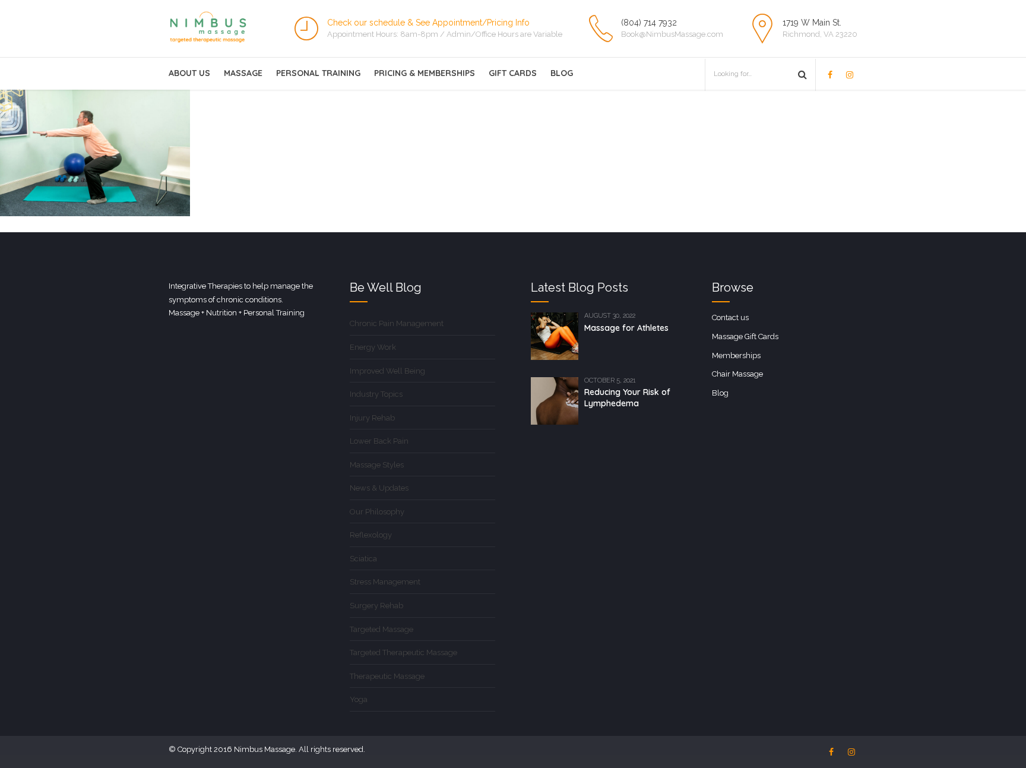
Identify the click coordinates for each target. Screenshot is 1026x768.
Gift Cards (513, 73)
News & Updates (379, 487)
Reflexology (371, 534)
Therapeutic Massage (387, 676)
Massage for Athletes (626, 328)
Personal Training (318, 73)
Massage (243, 73)
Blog (561, 73)
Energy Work (373, 347)
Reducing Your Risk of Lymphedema (627, 398)
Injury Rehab (372, 417)
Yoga (359, 699)
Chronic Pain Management (397, 323)
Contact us (730, 317)
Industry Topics (376, 394)
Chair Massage (737, 373)
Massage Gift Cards (745, 336)
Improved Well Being (387, 370)
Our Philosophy (377, 511)
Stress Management (385, 581)
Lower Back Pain (379, 441)
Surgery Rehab (376, 605)
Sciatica (363, 558)
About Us (189, 73)
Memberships (736, 355)
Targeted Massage (381, 629)
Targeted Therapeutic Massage (403, 652)
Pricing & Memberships (424, 73)
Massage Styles (377, 464)
